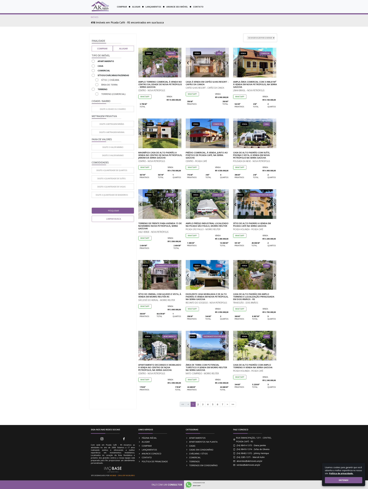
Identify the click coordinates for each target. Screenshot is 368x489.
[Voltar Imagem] (140, 62)
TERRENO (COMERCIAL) (113, 93)
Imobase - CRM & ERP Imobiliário (122, 475)
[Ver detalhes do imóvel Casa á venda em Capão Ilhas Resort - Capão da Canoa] (208, 62)
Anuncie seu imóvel (177, 6)
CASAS (192, 445)
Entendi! (343, 480)
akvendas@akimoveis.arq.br (249, 461)
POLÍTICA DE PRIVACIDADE (155, 461)
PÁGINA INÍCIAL (149, 438)
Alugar (136, 6)
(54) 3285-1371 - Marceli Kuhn (251, 457)
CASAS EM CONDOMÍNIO (201, 449)
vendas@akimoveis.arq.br (248, 465)
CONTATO (147, 457)
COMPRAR (147, 445)
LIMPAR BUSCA (113, 218)
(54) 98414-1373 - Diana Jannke (251, 445)
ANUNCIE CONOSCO (151, 453)
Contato (198, 6)
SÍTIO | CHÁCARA (110, 79)
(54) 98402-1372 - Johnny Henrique (253, 453)
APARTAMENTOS (197, 438)
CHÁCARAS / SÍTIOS (198, 453)
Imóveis (94, 17)
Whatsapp (144, 96)
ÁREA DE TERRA (109, 84)
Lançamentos (153, 6)
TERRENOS (194, 461)
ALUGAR (146, 441)
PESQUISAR (113, 210)
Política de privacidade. (341, 473)
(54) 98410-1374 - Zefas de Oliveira (253, 449)
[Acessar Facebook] (123, 439)
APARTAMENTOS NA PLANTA (203, 441)
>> (233, 404)
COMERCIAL (195, 457)
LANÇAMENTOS (149, 449)
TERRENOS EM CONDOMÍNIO (203, 465)
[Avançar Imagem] (180, 62)
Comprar (122, 6)
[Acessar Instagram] (101, 439)
